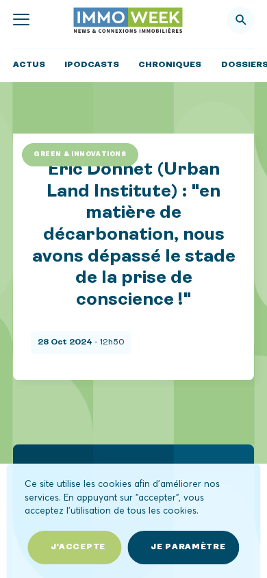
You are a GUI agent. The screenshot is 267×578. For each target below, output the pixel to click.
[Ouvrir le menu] (21, 20)
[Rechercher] (241, 20)
